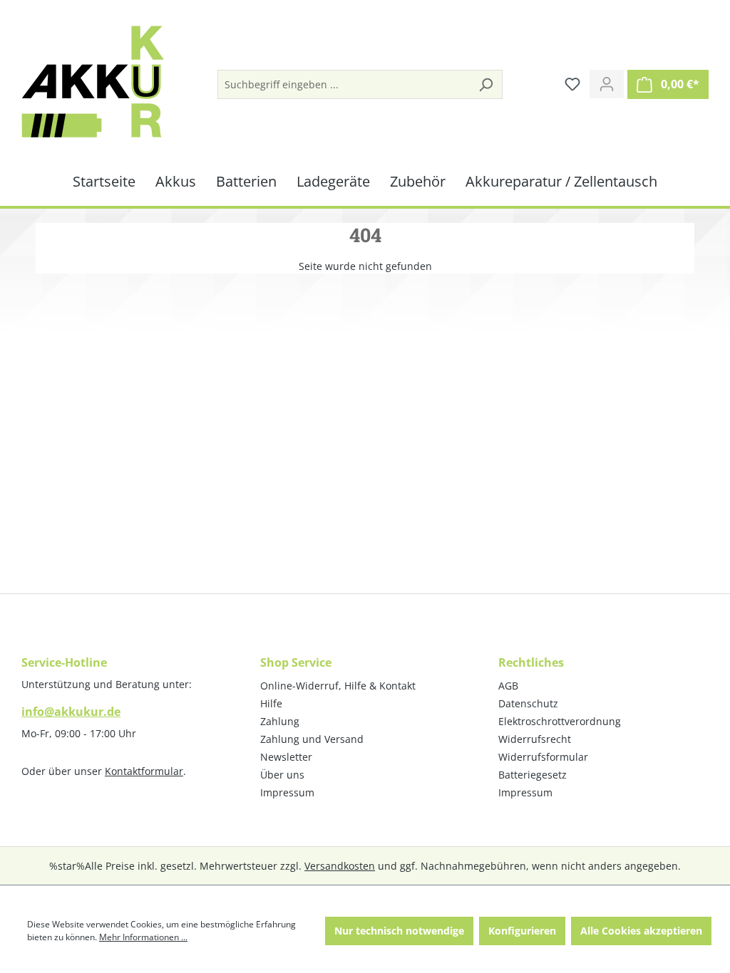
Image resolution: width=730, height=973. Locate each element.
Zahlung (279, 721)
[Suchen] (485, 84)
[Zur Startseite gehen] (92, 81)
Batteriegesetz (532, 774)
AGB (508, 685)
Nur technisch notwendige (399, 930)
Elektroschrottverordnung (559, 721)
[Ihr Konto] (607, 84)
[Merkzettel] (572, 84)
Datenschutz (528, 703)
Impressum (287, 792)
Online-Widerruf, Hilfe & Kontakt (338, 685)
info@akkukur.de (70, 711)
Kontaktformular (144, 771)
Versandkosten (339, 866)
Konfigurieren (522, 930)
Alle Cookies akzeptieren (641, 930)
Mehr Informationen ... (143, 937)
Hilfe (271, 703)
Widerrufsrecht (534, 739)
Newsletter (286, 757)
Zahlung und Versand (312, 739)
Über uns (282, 774)
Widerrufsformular (543, 757)
